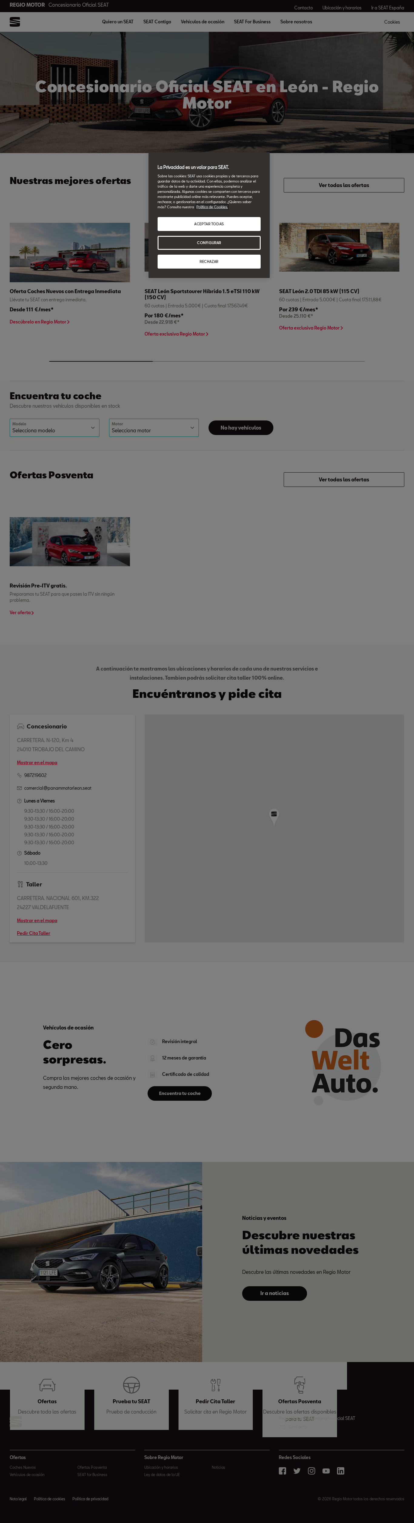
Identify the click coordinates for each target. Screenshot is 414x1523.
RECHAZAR (209, 261)
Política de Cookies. (212, 207)
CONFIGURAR (209, 243)
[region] (209, 215)
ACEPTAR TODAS (209, 224)
